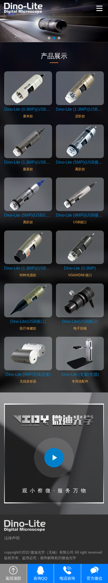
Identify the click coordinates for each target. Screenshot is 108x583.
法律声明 (12, 538)
